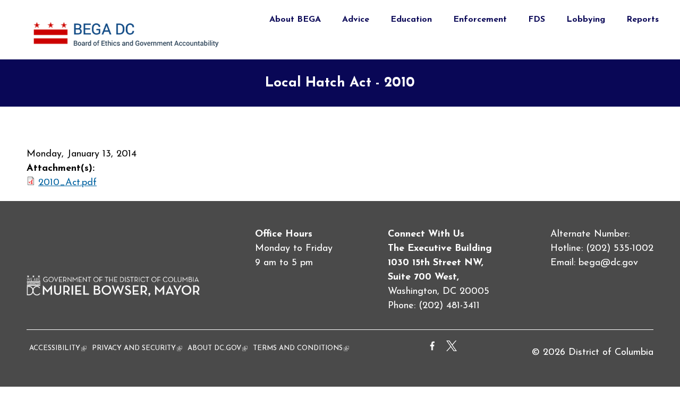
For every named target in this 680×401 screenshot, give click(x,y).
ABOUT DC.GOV (218, 348)
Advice (355, 19)
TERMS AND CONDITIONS (301, 348)
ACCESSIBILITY (58, 348)
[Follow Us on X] (452, 349)
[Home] (128, 52)
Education (411, 19)
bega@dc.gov (608, 263)
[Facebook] (432, 349)
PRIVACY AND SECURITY (137, 348)
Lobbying (585, 19)
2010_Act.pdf (67, 183)
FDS (536, 19)
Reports (642, 19)
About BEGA (295, 19)
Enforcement (480, 19)
